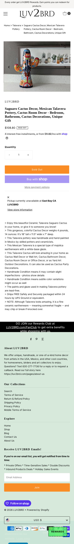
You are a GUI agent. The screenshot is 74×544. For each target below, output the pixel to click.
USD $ (38, 520)
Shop (7, 429)
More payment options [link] (37, 187)
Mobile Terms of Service (17, 410)
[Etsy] (43, 339)
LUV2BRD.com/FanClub (21, 327)
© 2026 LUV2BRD (14, 510)
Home (7, 25)
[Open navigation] (5, 13)
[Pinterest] (37, 339)
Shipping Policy (12, 402)
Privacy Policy (12, 406)
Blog (6, 433)
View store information (19, 209)
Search (8, 391)
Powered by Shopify (38, 510)
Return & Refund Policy (17, 398)
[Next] (65, 67)
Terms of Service (13, 395)
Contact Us (10, 436)
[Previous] (9, 67)
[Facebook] (31, 339)
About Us (9, 440)
